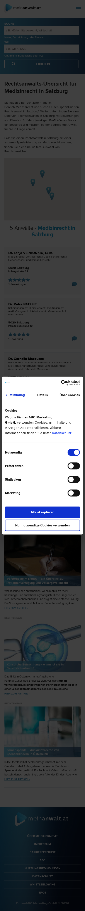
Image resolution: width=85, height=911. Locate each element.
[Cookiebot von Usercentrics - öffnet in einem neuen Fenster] (61, 383)
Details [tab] (42, 395)
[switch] (74, 465)
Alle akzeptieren (42, 512)
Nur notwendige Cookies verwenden (42, 525)
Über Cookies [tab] (70, 395)
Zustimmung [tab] (15, 395)
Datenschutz (62, 433)
